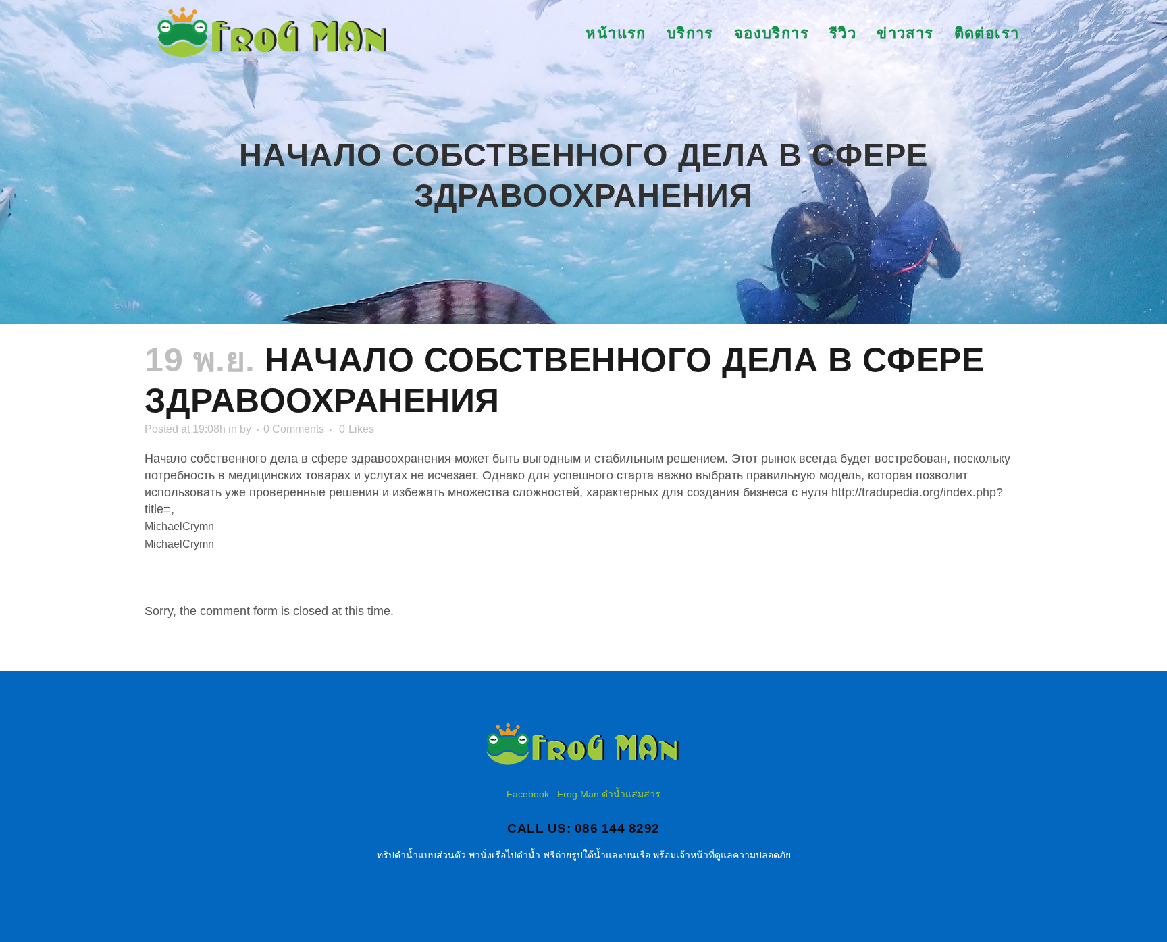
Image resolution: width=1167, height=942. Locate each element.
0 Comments (293, 429)
